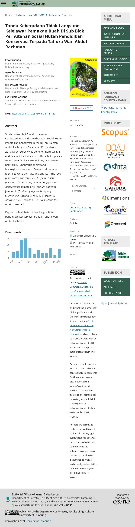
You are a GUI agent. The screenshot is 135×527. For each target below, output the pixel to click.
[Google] (115, 213)
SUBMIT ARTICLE (113, 280)
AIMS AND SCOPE (114, 27)
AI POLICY (109, 81)
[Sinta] (115, 170)
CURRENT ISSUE (113, 293)
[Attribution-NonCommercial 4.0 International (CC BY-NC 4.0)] (12, 513)
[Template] (115, 261)
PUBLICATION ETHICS (111, 51)
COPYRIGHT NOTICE (115, 59)
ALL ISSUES (110, 287)
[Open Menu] (3, 3)
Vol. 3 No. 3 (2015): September (44, 15)
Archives (20, 15)
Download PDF (83, 108)
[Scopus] (115, 136)
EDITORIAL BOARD (114, 43)
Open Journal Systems (114, 303)
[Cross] (115, 228)
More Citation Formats (79, 188)
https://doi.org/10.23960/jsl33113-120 (33, 113)
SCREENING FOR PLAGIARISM (113, 67)
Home (8, 15)
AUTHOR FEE (111, 75)
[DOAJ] (115, 158)
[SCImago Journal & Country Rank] (115, 112)
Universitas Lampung (38, 521)
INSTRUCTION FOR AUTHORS (114, 35)
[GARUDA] (115, 190)
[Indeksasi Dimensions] (115, 199)
